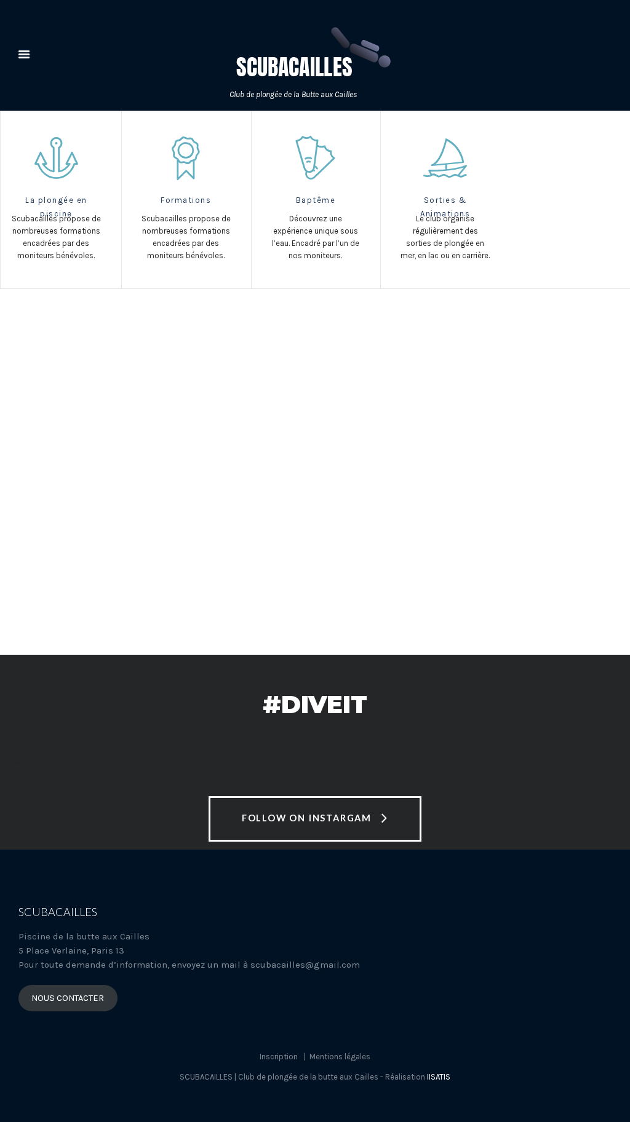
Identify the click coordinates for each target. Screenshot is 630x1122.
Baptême (316, 200)
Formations (186, 200)
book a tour (89, 542)
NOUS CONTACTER (67, 998)
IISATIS (438, 1076)
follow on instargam (307, 818)
